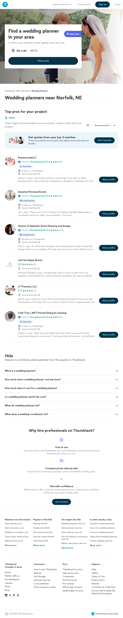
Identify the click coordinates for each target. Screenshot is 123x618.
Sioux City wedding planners (102, 528)
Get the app (40, 576)
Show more (10, 545)
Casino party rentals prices (16, 537)
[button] (23, 162)
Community (68, 576)
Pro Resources (70, 580)
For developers (12, 579)
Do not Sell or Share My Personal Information (103, 592)
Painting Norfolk (40, 524)
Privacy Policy (98, 580)
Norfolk (25, 91)
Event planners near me (72, 532)
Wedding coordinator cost (16, 532)
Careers (8, 583)
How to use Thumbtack (45, 569)
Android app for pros (73, 590)
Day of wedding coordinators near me (75, 538)
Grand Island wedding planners (103, 537)
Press (7, 586)
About (8, 572)
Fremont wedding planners (101, 532)
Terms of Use (98, 576)
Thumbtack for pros (72, 569)
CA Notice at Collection (103, 587)
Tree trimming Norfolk (42, 532)
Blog (7, 590)
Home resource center (45, 587)
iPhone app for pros (72, 587)
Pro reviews (68, 583)
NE (18, 91)
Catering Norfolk (40, 541)
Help (94, 569)
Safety (95, 573)
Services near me (42, 580)
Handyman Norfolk (41, 528)
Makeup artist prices (14, 541)
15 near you (72, 33)
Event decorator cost (14, 528)
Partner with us (12, 576)
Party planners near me (72, 528)
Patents (95, 583)
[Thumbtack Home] (5, 4)
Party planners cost (13, 524)
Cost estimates (41, 583)
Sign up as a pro (71, 573)
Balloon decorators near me (74, 543)
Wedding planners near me (73, 524)
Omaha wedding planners (101, 541)
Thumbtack (10, 91)
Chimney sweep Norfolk (43, 537)
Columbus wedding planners (102, 524)
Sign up (37, 573)
